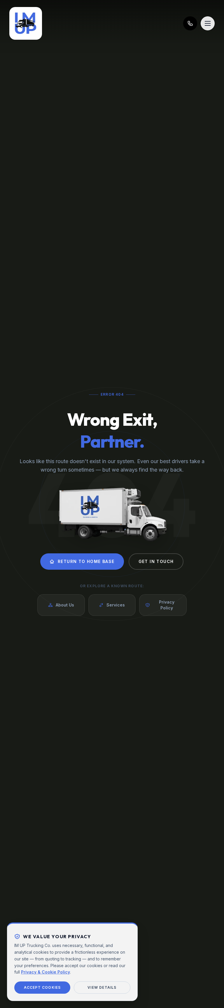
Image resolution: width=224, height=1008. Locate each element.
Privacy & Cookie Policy (45, 971)
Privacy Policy (166, 604)
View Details (102, 987)
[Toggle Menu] (208, 23)
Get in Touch (156, 561)
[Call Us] (190, 23)
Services (115, 604)
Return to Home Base (86, 561)
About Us (65, 604)
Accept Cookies (42, 987)
